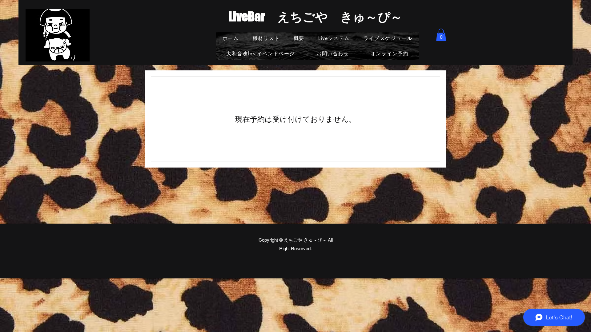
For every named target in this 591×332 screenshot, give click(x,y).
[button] (441, 35)
